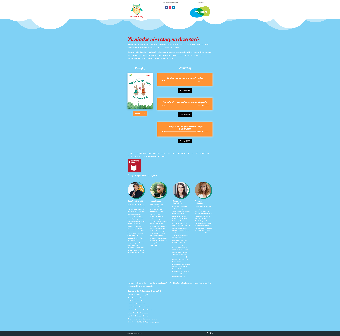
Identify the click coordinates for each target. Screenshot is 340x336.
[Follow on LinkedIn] (173, 7)
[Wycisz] (203, 81)
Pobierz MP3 (185, 90)
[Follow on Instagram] (170, 7)
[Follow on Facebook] (166, 7)
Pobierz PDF (140, 113)
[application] (185, 81)
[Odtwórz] (162, 80)
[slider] (206, 81)
